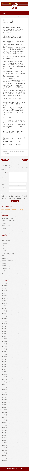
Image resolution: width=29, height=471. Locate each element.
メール (4, 187)
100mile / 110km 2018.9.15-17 (9, 218)
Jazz (3, 238)
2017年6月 (4, 295)
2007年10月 (4, 407)
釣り (3, 273)
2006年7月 (4, 440)
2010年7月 (4, 377)
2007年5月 (4, 420)
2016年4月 (4, 321)
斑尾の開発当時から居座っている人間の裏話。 (13, 209)
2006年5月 (4, 445)
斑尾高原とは (5, 258)
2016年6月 (4, 316)
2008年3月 (4, 394)
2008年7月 (4, 389)
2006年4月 (4, 448)
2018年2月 (4, 290)
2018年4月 (4, 288)
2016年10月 (4, 308)
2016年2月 (4, 323)
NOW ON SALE (6, 226)
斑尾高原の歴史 (6, 266)
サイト (4, 191)
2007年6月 (4, 417)
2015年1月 (4, 351)
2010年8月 (4, 374)
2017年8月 (4, 293)
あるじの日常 (5, 243)
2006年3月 (4, 450)
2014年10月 (4, 354)
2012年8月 (4, 369)
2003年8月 (4, 460)
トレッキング (5, 250)
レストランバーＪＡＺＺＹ (8, 253)
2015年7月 (4, 341)
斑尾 (11, 151)
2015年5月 (4, 346)
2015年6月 (4, 344)
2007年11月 (4, 404)
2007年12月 (4, 402)
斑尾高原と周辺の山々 (16, 151)
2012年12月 (4, 361)
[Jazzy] (14, 5)
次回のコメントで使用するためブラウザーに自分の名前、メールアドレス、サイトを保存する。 (14, 197)
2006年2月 (4, 453)
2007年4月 (4, 422)
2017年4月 (4, 301)
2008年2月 (4, 397)
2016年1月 (4, 326)
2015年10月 (4, 333)
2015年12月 (4, 328)
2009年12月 (4, 382)
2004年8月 (4, 458)
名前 (3, 184)
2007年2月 (4, 427)
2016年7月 (4, 313)
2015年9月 (4, 336)
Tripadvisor (13, 8)
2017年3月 (4, 303)
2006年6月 (4, 443)
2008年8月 (4, 387)
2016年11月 (4, 306)
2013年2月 (4, 359)
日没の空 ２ (5, 223)
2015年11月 (4, 331)
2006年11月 (4, 432)
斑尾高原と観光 (6, 263)
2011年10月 (4, 372)
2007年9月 (4, 410)
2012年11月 (4, 364)
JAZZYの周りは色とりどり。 (9, 220)
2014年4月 (4, 356)
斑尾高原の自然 (6, 268)
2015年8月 (4, 339)
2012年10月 (4, 366)
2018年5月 (4, 285)
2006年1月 (4, 455)
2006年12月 (4, 430)
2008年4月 (4, 392)
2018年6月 (4, 283)
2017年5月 (4, 298)
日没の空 (4, 228)
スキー (3, 248)
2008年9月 (4, 384)
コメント (5, 172)
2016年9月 (4, 311)
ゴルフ (3, 245)
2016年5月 (4, 318)
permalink (7, 153)
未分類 (3, 271)
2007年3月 (4, 425)
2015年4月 (4, 349)
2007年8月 (4, 412)
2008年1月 (4, 399)
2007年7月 (4, 415)
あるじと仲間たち (6, 240)
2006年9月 (4, 435)
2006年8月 (4, 437)
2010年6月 (4, 379)
